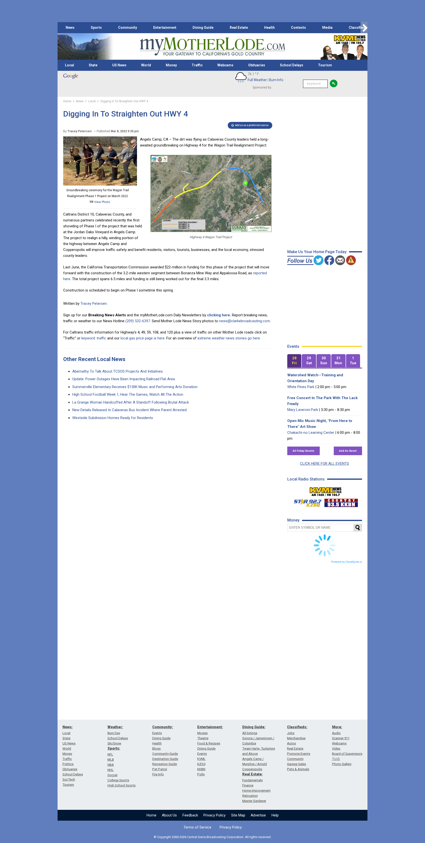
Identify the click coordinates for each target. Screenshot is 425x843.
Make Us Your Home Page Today (317, 251)
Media (327, 27)
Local (69, 65)
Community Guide (165, 754)
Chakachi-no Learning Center (310, 432)
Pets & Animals (298, 769)
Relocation (250, 796)
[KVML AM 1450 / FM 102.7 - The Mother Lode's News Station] (326, 490)
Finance (247, 785)
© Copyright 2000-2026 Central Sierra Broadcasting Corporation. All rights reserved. (212, 837)
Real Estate (239, 27)
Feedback (190, 815)
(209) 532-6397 (137, 321)
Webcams (225, 65)
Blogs (156, 748)
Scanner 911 (340, 738)
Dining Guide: (253, 727)
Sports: (113, 748)
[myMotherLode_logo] (212, 46)
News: (67, 727)
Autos (291, 743)
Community (127, 27)
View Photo (101, 202)
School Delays (291, 65)
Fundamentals (252, 780)
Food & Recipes (208, 743)
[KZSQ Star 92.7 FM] (305, 502)
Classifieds (358, 27)
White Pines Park (300, 387)
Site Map (238, 815)
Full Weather (257, 80)
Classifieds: (297, 727)
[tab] (294, 361)
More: (337, 727)
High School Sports (121, 785)
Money (171, 65)
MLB (110, 759)
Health (269, 27)
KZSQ (201, 764)
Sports (96, 27)
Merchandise (296, 738)
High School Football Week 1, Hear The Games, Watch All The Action (127, 394)
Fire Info (158, 774)
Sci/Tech (68, 779)
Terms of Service (197, 827)
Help (275, 815)
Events (157, 733)
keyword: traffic (93, 338)
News (70, 27)
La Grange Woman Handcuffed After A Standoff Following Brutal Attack (130, 402)
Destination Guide (165, 759)
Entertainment (164, 27)
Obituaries (256, 65)
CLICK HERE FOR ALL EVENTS (324, 463)
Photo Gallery (341, 764)
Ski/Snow (114, 743)
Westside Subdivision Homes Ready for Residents (112, 418)
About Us (169, 815)
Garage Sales (296, 764)
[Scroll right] (364, 27)
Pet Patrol (159, 769)
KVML (201, 759)
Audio (336, 733)
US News (119, 65)
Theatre (202, 738)
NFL (110, 754)
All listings (249, 733)
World (146, 65)
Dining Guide (203, 27)
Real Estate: (252, 774)
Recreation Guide (164, 764)
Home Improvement (256, 790)
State (93, 65)
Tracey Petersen (93, 303)
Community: (162, 727)
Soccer (112, 775)
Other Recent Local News (94, 359)
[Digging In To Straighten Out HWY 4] (100, 184)
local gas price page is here (143, 338)
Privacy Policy (214, 815)
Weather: (115, 727)
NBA (110, 765)
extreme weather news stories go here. (229, 338)
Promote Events (298, 754)
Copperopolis (252, 769)
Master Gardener (254, 801)
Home (151, 815)
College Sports (118, 780)
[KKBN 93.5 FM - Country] (341, 502)
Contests (298, 27)
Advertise (258, 815)
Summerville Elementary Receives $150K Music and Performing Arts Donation (134, 387)
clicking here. (219, 315)
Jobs (290, 733)
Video (336, 748)
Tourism (325, 65)
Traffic (197, 65)
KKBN (201, 769)
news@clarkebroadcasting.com (244, 321)
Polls (201, 774)
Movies (202, 733)
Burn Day (113, 733)
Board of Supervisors (347, 754)
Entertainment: (210, 727)
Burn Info (276, 80)
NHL (110, 770)
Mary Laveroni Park (302, 409)
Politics (68, 764)
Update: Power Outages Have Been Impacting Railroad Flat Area (123, 379)
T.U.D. (336, 759)
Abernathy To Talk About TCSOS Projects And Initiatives (117, 371)
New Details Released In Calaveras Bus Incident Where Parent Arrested (129, 410)
